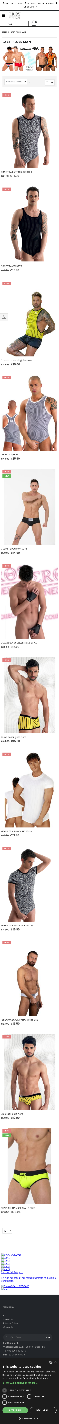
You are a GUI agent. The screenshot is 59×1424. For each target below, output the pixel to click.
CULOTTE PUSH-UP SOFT (14, 548)
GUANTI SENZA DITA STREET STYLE (19, 643)
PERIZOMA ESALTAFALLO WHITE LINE (19, 1019)
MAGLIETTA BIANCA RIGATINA (16, 831)
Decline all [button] (43, 1410)
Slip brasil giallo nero (12, 1114)
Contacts (8, 1327)
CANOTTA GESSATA (11, 266)
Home (4, 32)
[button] (25, 23)
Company (8, 1306)
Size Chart (8, 1319)
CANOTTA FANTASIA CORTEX (16, 172)
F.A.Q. (6, 1315)
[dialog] (29, 1391)
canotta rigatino (10, 454)
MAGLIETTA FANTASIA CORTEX (17, 925)
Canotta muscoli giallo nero (16, 360)
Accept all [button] (15, 1410)
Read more (42, 1378)
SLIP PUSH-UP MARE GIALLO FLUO (18, 1208)
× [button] (55, 1362)
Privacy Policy (10, 1323)
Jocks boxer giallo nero (13, 737)
